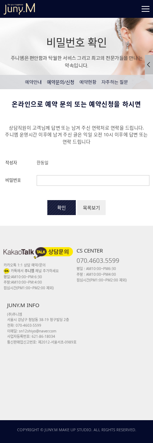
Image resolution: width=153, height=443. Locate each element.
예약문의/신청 (60, 82)
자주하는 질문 (114, 82)
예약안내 (33, 82)
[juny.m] (19, 9)
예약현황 (87, 82)
